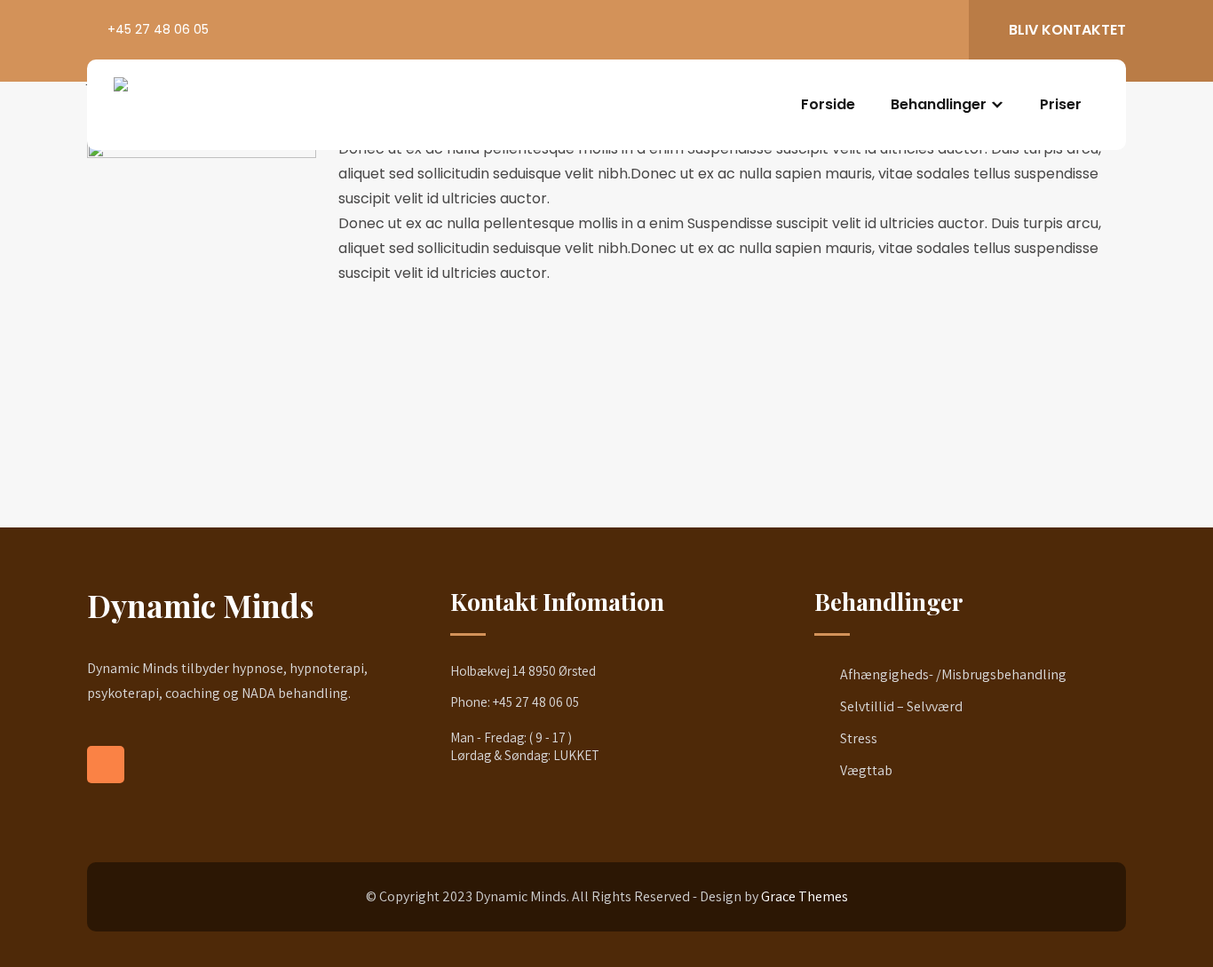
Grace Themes (804, 896)
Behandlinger (939, 104)
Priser (1061, 104)
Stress (858, 738)
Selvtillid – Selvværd (901, 706)
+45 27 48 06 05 (158, 29)
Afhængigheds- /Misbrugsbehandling (953, 674)
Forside (828, 104)
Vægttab (866, 770)
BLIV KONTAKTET (1067, 30)
